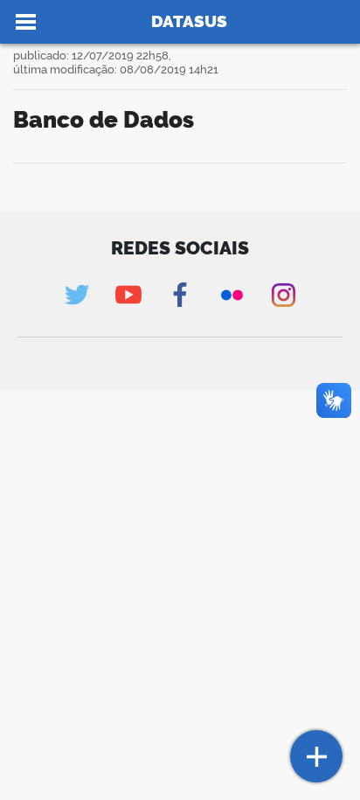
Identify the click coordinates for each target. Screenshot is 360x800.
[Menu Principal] (26, 22)
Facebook (180, 295)
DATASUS (189, 21)
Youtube (129, 295)
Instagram (283, 295)
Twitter (77, 295)
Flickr (232, 295)
